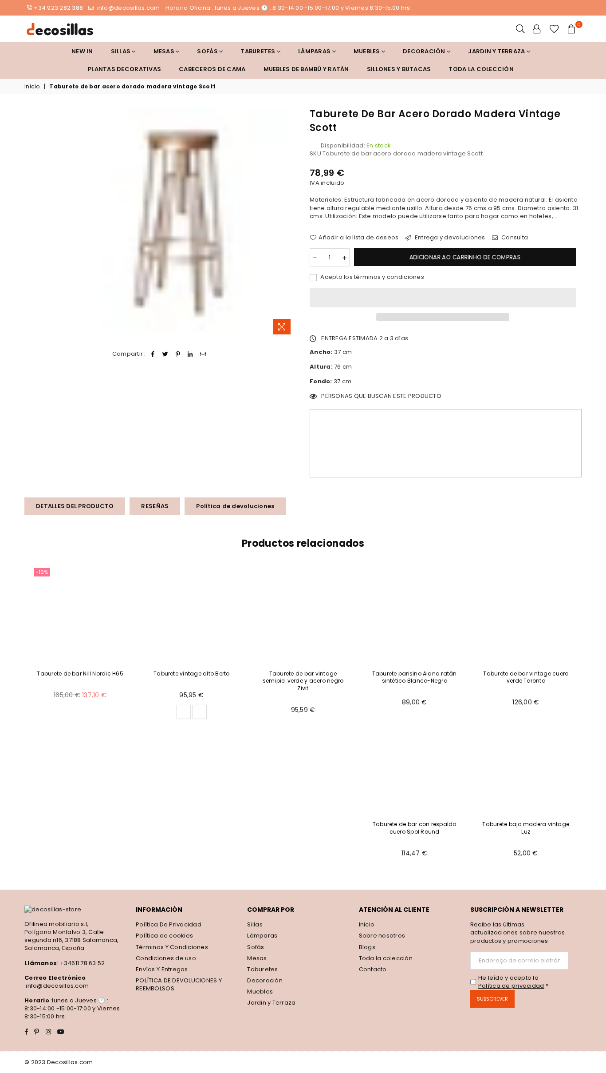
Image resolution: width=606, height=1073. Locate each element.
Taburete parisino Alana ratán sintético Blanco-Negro (414, 677)
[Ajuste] (537, 29)
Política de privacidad (511, 986)
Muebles (368, 51)
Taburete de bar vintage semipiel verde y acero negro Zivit (303, 681)
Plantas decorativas (124, 69)
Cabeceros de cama (212, 69)
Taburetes (258, 51)
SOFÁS (208, 51)
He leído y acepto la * (513, 982)
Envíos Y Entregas (162, 969)
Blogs (367, 947)
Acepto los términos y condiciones (371, 277)
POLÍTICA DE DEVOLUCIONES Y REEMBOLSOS (179, 984)
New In (82, 51)
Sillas (121, 51)
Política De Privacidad (168, 924)
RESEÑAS (155, 506)
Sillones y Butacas (399, 69)
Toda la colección (481, 69)
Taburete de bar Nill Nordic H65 (80, 673)
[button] (443, 297)
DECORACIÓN (425, 51)
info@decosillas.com (127, 8)
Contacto (373, 969)
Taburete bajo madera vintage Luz (525, 827)
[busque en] (520, 29)
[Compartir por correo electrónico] (203, 354)
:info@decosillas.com (56, 986)
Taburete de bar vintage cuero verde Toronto (525, 677)
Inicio (32, 86)
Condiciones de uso (166, 958)
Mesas (164, 51)
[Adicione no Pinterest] (178, 354)
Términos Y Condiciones (172, 947)
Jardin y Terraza (497, 51)
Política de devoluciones (235, 506)
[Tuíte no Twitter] (165, 354)
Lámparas (315, 51)
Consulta (514, 238)
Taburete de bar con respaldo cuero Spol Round (414, 827)
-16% (42, 572)
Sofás (255, 947)
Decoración (265, 980)
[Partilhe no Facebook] (153, 354)
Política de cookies (164, 935)
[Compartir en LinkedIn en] (190, 354)
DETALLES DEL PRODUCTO (75, 506)
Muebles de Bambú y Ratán (306, 69)
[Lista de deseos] (554, 29)
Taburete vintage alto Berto (191, 673)
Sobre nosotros (382, 935)
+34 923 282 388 (58, 8)
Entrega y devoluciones (449, 238)
